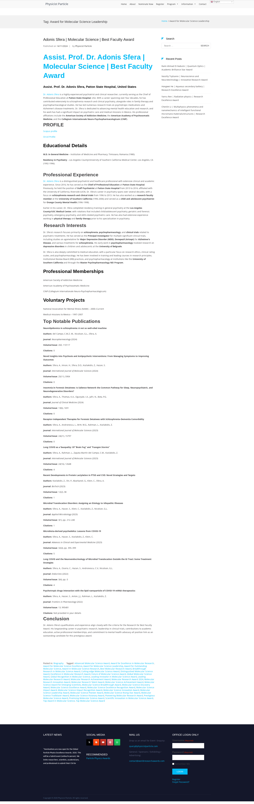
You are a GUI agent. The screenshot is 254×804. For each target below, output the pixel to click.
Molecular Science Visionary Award (87, 695)
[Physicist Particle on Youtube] (103, 742)
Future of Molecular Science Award (108, 674)
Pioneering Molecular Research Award (124, 695)
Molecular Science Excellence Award (68, 687)
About (133, 4)
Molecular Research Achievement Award (91, 679)
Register (160, 4)
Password (182, 752)
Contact (202, 4)
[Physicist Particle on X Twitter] (89, 742)
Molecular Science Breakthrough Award (101, 684)
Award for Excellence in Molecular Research (132, 663)
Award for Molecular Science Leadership (103, 666)
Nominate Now (145, 4)
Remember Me (182, 763)
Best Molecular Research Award (116, 668)
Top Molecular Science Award (90, 700)
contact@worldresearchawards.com (146, 761)
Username (182, 740)
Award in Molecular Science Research (80, 668)
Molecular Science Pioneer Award (86, 692)
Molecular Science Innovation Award (121, 690)
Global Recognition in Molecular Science (70, 676)
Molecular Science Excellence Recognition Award (111, 687)
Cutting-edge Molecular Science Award (100, 671)
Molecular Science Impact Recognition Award (80, 690)
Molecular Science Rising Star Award (122, 692)
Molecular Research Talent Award (87, 682)
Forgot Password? (180, 782)
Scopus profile (50, 131)
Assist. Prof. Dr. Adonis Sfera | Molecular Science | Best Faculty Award (98, 66)
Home (124, 4)
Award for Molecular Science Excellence (62, 666)
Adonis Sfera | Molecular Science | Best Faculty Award (88, 39)
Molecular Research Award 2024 (127, 679)
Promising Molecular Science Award (86, 698)
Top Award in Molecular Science (59, 700)
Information (187, 4)
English (216, 2)
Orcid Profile (49, 136)
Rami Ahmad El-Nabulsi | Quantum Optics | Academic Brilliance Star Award (183, 68)
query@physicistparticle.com (143, 746)
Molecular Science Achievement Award (124, 682)
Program (171, 4)
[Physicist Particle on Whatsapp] (117, 742)
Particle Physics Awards (98, 758)
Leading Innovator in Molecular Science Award (114, 676)
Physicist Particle (56, 4)
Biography (58, 663)
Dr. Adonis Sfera (51, 94)
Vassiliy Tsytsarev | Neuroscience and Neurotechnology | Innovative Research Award (185, 78)
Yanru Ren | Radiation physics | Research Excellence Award (182, 98)
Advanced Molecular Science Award (92, 663)
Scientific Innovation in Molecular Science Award (129, 698)
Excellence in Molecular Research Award (70, 674)
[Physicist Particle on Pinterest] (110, 742)
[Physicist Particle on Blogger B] (96, 742)
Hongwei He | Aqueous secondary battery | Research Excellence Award (183, 88)
